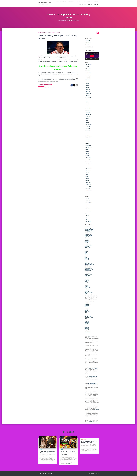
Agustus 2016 (88, 170)
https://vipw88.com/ (88, 268)
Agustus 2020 (88, 126)
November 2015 (88, 186)
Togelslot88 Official (88, 230)
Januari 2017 (88, 159)
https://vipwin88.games (89, 269)
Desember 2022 (88, 93)
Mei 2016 (87, 176)
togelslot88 (87, 246)
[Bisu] (95, 58)
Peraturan (50, 473)
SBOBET (86, 324)
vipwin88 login (87, 332)
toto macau (87, 248)
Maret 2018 (87, 143)
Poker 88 (90, 336)
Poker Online (96, 4)
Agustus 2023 (88, 79)
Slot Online (81, 4)
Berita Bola (90, 4)
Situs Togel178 (87, 241)
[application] (92, 56)
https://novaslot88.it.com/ (89, 264)
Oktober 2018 (88, 139)
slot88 (86, 312)
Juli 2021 (87, 118)
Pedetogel (87, 288)
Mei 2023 (87, 83)
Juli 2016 (87, 172)
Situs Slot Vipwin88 (88, 235)
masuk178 (87, 291)
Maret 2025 (87, 66)
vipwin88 (86, 265)
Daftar (40, 473)
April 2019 (87, 132)
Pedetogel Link (87, 275)
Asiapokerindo (88, 42)
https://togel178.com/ (89, 292)
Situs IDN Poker (90, 421)
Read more (69, 463)
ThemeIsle (97, 473)
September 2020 (88, 124)
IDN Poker (86, 285)
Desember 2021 (88, 110)
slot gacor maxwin (88, 316)
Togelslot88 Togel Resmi (89, 228)
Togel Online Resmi (88, 274)
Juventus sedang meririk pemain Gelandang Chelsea (49, 32)
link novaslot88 (87, 247)
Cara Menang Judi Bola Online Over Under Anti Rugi (88, 442)
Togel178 (86, 256)
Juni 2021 (87, 120)
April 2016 (87, 178)
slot (86, 213)
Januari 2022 (88, 108)
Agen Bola (43, 84)
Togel (86, 4)
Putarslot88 (87, 258)
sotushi (39, 56)
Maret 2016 (87, 180)
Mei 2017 (87, 151)
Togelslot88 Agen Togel (89, 229)
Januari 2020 (88, 128)
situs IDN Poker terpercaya (92, 376)
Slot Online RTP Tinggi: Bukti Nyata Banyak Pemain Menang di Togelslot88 (68, 453)
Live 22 (88, 348)
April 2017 (87, 153)
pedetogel (87, 321)
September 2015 (88, 190)
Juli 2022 (87, 101)
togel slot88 (87, 323)
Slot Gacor (87, 237)
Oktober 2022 (88, 95)
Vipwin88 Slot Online (88, 234)
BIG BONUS (44, 473)
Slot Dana (86, 262)
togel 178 (86, 281)
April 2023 (87, 85)
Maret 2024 (87, 70)
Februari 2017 (88, 157)
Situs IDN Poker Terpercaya (92, 368)
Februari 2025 (88, 68)
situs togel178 (87, 290)
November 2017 (88, 145)
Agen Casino (88, 200)
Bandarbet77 (88, 40)
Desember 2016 (88, 161)
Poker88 (86, 286)
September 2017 (88, 147)
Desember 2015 (88, 184)
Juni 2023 (87, 81)
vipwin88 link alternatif (89, 317)
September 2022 (88, 97)
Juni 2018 (87, 141)
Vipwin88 (86, 242)
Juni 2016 (87, 174)
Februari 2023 (88, 89)
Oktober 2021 (88, 112)
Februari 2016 (88, 182)
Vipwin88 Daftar (87, 287)
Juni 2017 (87, 149)
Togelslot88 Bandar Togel (89, 231)
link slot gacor (87, 273)
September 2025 (88, 64)
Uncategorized (41, 86)
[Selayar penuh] (97, 58)
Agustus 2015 (88, 192)
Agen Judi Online (89, 202)
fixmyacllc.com (87, 271)
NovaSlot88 (87, 279)
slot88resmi (87, 318)
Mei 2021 (87, 122)
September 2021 (88, 114)
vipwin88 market (88, 270)
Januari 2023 (88, 91)
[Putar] (86, 58)
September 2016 (88, 168)
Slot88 (86, 252)
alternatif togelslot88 (88, 245)
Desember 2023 (88, 72)
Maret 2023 (87, 87)
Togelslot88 (87, 239)
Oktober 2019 (88, 130)
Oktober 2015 (88, 188)
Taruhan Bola (49, 84)
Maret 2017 (87, 155)
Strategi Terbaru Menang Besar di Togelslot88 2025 (47, 452)
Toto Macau (87, 276)
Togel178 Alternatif (88, 263)
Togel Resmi (87, 240)
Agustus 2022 (88, 99)
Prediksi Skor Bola (89, 211)
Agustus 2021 (88, 116)
